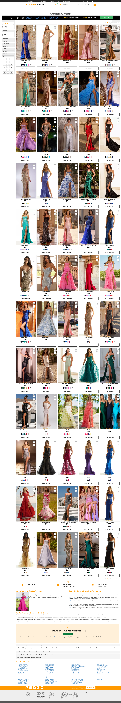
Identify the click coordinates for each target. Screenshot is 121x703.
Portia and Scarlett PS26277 (46, 430)
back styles (6, 43)
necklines (5, 46)
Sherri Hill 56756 (25, 476)
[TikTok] (34, 687)
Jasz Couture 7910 (26, 199)
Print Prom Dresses (75, 669)
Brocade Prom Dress (22, 671)
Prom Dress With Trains (75, 671)
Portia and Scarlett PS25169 (88, 245)
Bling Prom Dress (21, 667)
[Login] (92, 1)
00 (8, 59)
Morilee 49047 (110, 476)
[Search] (95, 5)
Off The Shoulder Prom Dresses (51, 681)
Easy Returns (43, 1)
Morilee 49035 (89, 476)
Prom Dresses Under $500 (76, 677)
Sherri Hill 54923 (25, 337)
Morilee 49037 (25, 568)
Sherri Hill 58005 (67, 245)
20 (4, 69)
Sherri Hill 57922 (67, 291)
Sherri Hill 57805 (25, 106)
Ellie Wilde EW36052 (67, 383)
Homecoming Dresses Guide (66, 694)
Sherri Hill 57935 (88, 153)
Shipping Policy (76, 696)
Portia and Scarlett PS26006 (25, 430)
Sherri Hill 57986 (88, 291)
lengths (5, 30)
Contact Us (75, 693)
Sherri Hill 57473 (46, 106)
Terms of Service (76, 697)
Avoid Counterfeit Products (66, 696)
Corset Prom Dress (22, 674)
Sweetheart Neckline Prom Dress (103, 672)
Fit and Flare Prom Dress (23, 681)
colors (5, 41)
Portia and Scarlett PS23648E (110, 383)
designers (5, 38)
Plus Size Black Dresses (75, 664)
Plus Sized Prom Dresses (76, 665)
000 (4, 59)
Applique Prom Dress (22, 664)
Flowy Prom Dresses (22, 682)
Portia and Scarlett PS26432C (68, 522)
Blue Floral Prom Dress (23, 668)
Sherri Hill (71, 607)
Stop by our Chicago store (59, 636)
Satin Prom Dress (100, 664)
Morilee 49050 (110, 245)
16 (8, 67)
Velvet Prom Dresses (101, 677)
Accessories (51, 698)
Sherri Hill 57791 (46, 60)
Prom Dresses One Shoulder (76, 674)
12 (11, 64)
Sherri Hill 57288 (25, 153)
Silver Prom (99, 670)
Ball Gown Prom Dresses (23, 666)
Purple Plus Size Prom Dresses (77, 680)
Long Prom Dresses (49, 675)
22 (8, 69)
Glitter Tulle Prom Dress (49, 665)
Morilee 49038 (46, 199)
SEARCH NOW (91, 687)
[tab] (68, 645)
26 (4, 72)
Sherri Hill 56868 (67, 430)
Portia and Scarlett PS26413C (110, 60)
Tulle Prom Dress (100, 673)
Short (5, 35)
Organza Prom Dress (49, 683)
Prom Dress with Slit (75, 670)
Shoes (50, 697)
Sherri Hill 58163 (67, 60)
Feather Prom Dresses (22, 680)
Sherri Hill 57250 (67, 199)
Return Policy (75, 695)
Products (7, 10)
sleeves (5, 51)
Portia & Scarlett (72, 597)
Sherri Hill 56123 (25, 522)
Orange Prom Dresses (49, 682)
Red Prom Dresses (74, 683)
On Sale (5, 26)
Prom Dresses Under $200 (76, 675)
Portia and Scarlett (74, 668)
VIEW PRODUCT (25, 68)
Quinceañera (51, 694)
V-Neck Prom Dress (101, 678)
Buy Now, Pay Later (55, 1)
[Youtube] (42, 687)
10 (8, 64)
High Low (5, 32)
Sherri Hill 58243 (88, 60)
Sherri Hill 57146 (46, 383)
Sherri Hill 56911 (88, 106)
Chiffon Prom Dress (22, 673)
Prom (50, 692)
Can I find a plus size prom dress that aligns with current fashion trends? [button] (35, 654)
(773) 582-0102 (40, 697)
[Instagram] (27, 687)
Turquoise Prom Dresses (102, 674)
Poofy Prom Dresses (75, 667)
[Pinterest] (38, 687)
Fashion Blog (63, 692)
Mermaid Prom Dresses (49, 678)
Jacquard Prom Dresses (49, 670)
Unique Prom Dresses (101, 675)
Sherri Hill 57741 (46, 337)
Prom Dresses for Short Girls (76, 672)
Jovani (70, 604)
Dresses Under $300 (22, 678)
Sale (50, 696)
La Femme (71, 600)
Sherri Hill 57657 (25, 245)
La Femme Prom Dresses (50, 673)
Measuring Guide (64, 695)
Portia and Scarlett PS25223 (109, 430)
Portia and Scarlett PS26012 (67, 153)
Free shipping (67, 1)
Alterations (75, 694)
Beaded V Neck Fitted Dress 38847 (110, 106)
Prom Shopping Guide (65, 693)
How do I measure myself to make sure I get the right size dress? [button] (33, 645)
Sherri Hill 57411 (67, 337)
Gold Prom (47, 666)
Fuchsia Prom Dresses (49, 664)
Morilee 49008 (46, 476)
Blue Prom (20, 669)
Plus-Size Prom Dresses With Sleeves (78, 666)
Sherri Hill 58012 (46, 568)
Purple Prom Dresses (75, 681)
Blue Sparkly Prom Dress (23, 670)
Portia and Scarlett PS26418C (68, 106)
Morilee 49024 (110, 568)
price (4, 21)
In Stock (5, 27)
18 (11, 67)
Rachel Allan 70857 (89, 568)
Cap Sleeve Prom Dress (23, 672)
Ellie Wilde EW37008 (109, 199)
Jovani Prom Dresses (49, 671)
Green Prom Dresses (49, 667)
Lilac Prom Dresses (48, 674)
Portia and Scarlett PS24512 (88, 522)
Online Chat (40, 4)
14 (4, 67)
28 (8, 72)
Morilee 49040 (89, 337)
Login (86, 692)
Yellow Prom (99, 679)
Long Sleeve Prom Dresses (50, 677)
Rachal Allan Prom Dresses (76, 682)
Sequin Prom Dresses (101, 667)
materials (5, 48)
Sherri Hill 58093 (46, 245)
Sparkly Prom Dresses (101, 671)
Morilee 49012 (110, 522)
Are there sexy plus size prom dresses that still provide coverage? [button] (33, 651)
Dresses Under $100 (22, 675)
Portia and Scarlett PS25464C (47, 153)
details (5, 53)
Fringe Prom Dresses (22, 683)
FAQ (62, 697)
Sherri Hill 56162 (109, 291)
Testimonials (75, 698)
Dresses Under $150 (22, 677)
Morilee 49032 (67, 476)
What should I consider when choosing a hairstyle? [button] (29, 657)
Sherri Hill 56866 (88, 430)
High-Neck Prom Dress (49, 669)
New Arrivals (51, 695)
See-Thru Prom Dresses (102, 666)
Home (2, 10)
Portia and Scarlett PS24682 (88, 199)
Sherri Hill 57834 (46, 522)
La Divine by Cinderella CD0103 (25, 383)
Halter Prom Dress (48, 668)
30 (11, 72)
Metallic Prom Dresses (49, 679)
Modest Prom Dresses (49, 680)
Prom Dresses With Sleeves (76, 678)
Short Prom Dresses (101, 669)
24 (11, 69)
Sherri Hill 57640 (109, 337)
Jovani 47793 (67, 568)
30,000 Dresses (32, 1)
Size (4, 56)
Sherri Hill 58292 (46, 291)
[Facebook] (30, 687)
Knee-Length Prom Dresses (50, 672)
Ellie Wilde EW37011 (109, 153)
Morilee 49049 (89, 383)
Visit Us (74, 692)
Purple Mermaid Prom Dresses (77, 679)
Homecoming (51, 693)
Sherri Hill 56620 (25, 60)
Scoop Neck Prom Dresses (102, 665)
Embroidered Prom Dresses (23, 679)
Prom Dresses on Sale (75, 673)
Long (5, 34)
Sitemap (62, 698)
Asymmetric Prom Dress (23, 665)
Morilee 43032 (25, 291)
